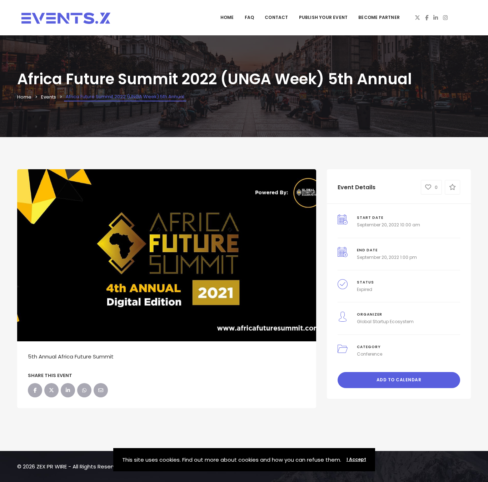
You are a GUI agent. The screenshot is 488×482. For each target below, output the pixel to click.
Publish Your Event (323, 17)
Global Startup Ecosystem (385, 321)
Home (227, 17)
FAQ (249, 17)
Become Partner (379, 17)
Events (48, 97)
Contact (276, 17)
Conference (369, 354)
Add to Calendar (399, 380)
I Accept (356, 459)
